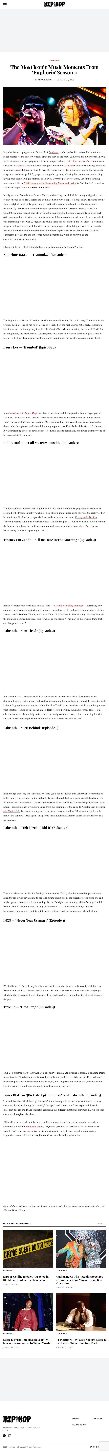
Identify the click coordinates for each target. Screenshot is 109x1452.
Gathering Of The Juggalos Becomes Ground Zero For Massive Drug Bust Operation (79, 1280)
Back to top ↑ (98, 1447)
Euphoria (53, 152)
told (11, 811)
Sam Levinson (80, 161)
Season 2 (21, 165)
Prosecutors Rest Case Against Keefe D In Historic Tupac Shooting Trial (81, 1341)
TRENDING (54, 61)
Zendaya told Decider (86, 517)
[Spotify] (4, 1435)
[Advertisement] (54, 30)
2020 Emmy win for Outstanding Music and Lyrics (50, 183)
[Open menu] (5, 4)
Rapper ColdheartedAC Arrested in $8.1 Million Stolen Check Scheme (26, 1278)
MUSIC (76, 1418)
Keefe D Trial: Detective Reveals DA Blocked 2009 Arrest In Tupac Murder (27, 1341)
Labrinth (69, 165)
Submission (79, 1425)
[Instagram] (9, 1435)
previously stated (34, 1126)
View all (101, 1224)
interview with (25, 413)
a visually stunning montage (68, 605)
